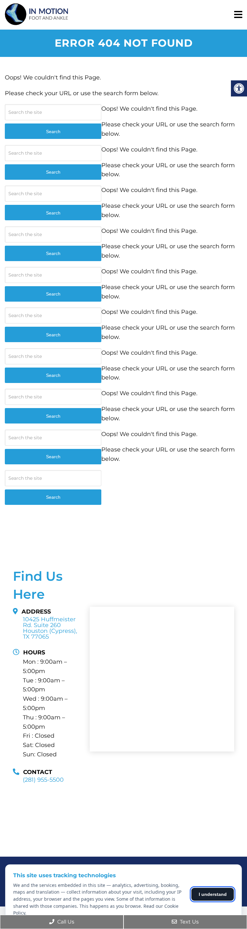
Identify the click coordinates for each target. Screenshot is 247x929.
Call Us (65, 922)
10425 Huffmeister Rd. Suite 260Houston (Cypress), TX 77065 (50, 628)
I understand (213, 894)
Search (53, 497)
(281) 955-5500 (43, 780)
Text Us (188, 922)
